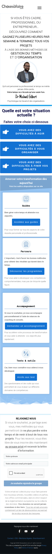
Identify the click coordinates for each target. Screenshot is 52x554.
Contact (10, 538)
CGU (16, 538)
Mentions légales (25, 538)
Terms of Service (27, 548)
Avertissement (39, 538)
